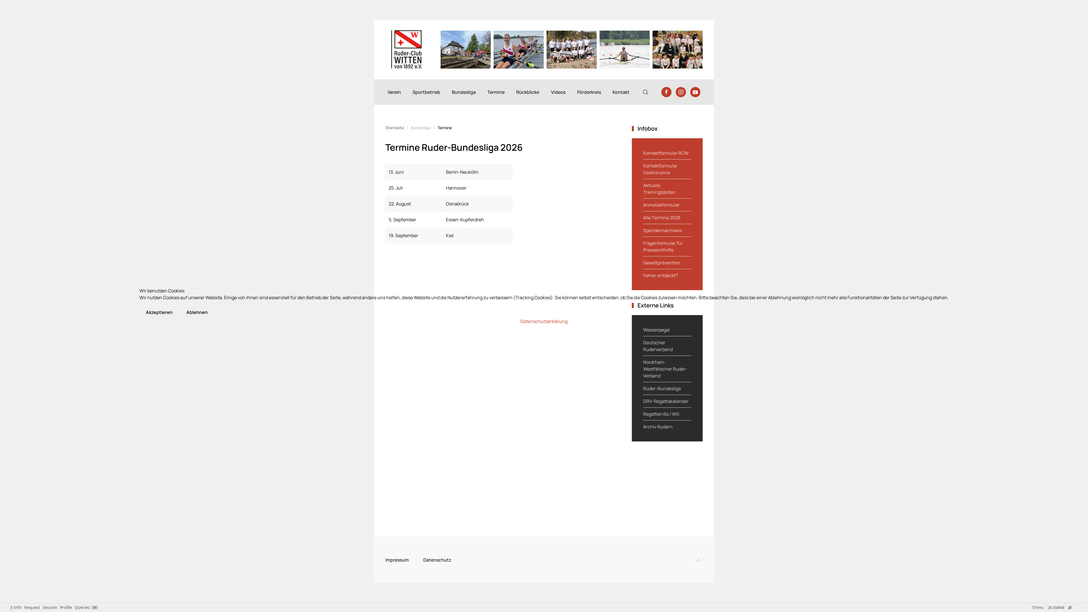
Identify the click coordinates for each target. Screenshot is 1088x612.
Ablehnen (197, 312)
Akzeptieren (159, 312)
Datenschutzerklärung (544, 321)
